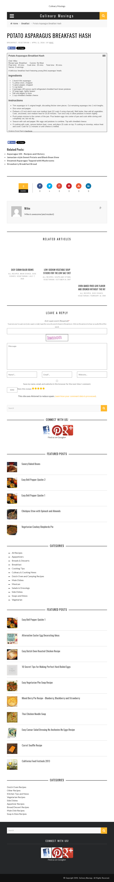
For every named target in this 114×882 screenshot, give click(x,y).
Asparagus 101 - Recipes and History (26, 154)
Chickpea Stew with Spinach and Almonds (41, 511)
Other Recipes (14, 790)
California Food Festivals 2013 (36, 761)
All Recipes (13, 274)
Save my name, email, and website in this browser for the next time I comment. (57, 384)
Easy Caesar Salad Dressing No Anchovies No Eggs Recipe (48, 729)
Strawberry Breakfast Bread (22, 164)
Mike (51, 42)
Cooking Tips (18, 568)
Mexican (16, 584)
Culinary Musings (57, 6)
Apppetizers (18, 556)
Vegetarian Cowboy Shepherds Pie (37, 527)
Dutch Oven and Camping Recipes (28, 576)
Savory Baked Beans (31, 464)
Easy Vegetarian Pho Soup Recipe (37, 682)
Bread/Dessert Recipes (18, 807)
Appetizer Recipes (15, 803)
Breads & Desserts (20, 560)
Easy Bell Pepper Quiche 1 (33, 495)
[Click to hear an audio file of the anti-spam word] (57, 335)
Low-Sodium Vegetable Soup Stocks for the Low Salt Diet (57, 271)
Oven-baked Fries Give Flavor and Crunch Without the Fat (91, 287)
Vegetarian (23, 42)
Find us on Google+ (57, 437)
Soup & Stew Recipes (17, 814)
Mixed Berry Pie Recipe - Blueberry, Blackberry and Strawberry (51, 698)
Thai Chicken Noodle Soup (34, 714)
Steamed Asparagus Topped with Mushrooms (30, 160)
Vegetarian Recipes (16, 797)
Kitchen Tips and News (18, 793)
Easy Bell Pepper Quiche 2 (33, 479)
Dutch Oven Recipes (16, 787)
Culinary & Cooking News (24, 572)
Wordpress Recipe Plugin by (20, 131)
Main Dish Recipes (16, 810)
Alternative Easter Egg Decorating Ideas (40, 635)
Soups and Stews (63, 277)
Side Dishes (97, 293)
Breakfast (12, 42)
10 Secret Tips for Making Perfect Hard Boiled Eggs (46, 667)
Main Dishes (25, 274)
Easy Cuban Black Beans (22, 269)
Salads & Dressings (21, 588)
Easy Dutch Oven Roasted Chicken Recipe (41, 651)
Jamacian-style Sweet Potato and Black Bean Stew (33, 157)
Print (104, 56)
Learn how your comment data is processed (75, 396)
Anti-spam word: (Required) (57, 321)
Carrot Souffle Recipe (32, 745)
